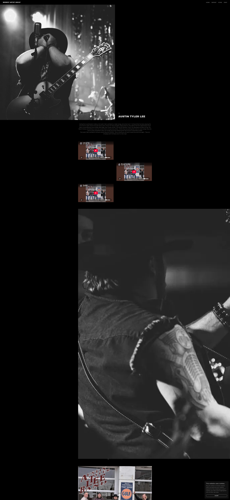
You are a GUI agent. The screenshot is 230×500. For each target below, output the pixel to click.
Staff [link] (225, 2)
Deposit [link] (213, 2)
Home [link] (208, 2)
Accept (216, 495)
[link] (11, 2)
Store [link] (220, 2)
